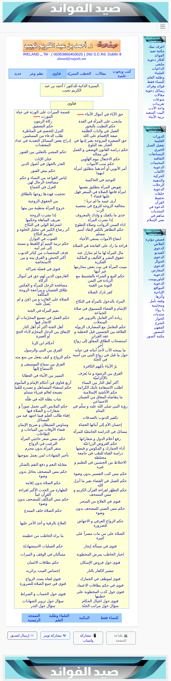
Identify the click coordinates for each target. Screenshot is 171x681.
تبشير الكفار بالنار (100, 571)
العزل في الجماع (43, 187)
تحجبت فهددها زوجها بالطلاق (43, 194)
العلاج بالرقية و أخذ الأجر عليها (43, 523)
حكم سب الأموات (100, 164)
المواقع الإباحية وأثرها (159, 292)
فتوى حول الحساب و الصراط (43, 594)
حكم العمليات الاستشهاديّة (43, 546)
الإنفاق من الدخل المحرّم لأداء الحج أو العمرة (43, 334)
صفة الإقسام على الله (100, 136)
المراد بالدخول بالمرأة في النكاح (100, 301)
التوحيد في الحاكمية (100, 180)
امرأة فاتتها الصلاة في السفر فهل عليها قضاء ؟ (100, 194)
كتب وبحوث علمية (122, 73)
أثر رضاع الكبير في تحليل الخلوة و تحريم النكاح (43, 231)
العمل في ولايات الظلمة (100, 131)
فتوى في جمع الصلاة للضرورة (43, 584)
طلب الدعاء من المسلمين (43, 136)
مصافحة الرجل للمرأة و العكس (43, 285)
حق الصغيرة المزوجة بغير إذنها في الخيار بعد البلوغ (100, 142)
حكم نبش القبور (43, 171)
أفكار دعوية (155, 60)
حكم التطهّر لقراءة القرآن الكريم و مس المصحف (100, 492)
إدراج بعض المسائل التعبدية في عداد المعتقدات (43, 142)
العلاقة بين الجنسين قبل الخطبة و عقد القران (100, 334)
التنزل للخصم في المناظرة (43, 131)
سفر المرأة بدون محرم (43, 448)
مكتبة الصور (155, 336)
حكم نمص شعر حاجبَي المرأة (43, 439)
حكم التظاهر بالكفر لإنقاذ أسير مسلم (100, 231)
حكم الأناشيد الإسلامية (100, 392)
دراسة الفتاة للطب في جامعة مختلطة (100, 455)
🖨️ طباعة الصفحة (121, 638)
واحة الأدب (156, 108)
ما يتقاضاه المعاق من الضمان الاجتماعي (100, 399)
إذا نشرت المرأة (100, 220)
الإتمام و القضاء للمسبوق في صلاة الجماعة (100, 310)
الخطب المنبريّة (79, 73)
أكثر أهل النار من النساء (100, 382)
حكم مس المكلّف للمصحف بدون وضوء (43, 501)
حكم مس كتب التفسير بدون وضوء (100, 474)
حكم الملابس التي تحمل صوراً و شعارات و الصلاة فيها (43, 408)
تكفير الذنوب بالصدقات (100, 417)
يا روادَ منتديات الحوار (158, 314)
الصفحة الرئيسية (34, 618)
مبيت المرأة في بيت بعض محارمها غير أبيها (100, 269)
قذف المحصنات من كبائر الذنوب (43, 253)
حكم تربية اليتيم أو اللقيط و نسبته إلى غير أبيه (43, 245)
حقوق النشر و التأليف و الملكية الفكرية (100, 259)
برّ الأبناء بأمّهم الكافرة (100, 366)
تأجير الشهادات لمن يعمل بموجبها (43, 455)
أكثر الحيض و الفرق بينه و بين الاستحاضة (43, 259)
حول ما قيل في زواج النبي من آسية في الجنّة (100, 357)
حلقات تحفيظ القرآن (159, 198)
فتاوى (56, 73)
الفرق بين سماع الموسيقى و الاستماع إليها (43, 366)
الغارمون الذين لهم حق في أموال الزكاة (43, 278)
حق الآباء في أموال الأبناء (104, 114)
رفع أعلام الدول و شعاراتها (100, 439)
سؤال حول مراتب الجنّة (100, 606)
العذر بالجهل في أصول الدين (43, 164)
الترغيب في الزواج (43, 443)
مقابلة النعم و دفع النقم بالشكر (43, 464)
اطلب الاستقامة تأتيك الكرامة (100, 387)
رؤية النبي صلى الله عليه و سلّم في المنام (100, 408)
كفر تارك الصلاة (100, 292)
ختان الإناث (43, 159)
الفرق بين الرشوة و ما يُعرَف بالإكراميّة (100, 375)
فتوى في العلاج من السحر (100, 501)
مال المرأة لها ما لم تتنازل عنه (100, 253)
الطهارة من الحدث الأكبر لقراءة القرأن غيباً (43, 492)
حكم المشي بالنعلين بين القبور (43, 152)
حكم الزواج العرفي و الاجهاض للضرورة (100, 523)
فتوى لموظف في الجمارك (100, 579)
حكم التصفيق (43, 126)
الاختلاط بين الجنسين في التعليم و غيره (100, 464)
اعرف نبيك (156, 47)
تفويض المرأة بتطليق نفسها (100, 187)
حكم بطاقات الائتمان (43, 562)
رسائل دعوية (154, 91)
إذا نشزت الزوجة (43, 215)
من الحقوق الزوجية (43, 201)
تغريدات (158, 104)
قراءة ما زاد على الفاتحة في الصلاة (100, 246)
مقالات (159, 95)
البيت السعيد (155, 113)
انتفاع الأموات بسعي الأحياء (100, 239)
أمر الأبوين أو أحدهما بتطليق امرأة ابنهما (100, 170)
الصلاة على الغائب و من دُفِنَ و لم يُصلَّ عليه (43, 301)
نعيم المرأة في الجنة (43, 310)
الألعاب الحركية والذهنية (158, 176)
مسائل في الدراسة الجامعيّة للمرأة (100, 431)
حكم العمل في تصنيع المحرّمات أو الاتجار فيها (42, 320)
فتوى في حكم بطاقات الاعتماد (100, 585)
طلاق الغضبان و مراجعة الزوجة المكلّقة (43, 292)
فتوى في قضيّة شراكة (43, 269)
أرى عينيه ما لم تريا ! (100, 201)
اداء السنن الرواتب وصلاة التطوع (100, 225)
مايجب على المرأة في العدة (100, 121)
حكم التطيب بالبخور (100, 126)
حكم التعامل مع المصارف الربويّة (100, 327)
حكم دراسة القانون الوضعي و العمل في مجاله (100, 152)
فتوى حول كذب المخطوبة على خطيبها (100, 594)
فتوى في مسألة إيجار (100, 546)
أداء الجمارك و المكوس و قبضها (100, 448)
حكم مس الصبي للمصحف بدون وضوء (100, 510)
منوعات (158, 99)
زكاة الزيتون (43, 121)
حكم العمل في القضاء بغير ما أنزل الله (100, 483)
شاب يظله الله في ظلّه (43, 399)
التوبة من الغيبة (100, 285)
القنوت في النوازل (43, 239)
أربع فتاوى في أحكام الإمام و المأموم (43, 382)
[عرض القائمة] (162, 26)
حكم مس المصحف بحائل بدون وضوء (43, 473)
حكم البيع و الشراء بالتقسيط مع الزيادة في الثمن (100, 278)
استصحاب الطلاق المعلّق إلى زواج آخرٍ (100, 343)
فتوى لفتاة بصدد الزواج (43, 579)
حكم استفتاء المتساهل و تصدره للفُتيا (43, 387)
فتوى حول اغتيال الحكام (100, 601)
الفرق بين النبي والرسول (43, 350)
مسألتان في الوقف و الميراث (42, 554)
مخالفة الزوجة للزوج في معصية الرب (100, 208)
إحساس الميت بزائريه (43, 571)
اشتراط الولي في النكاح (43, 225)
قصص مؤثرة (155, 239)
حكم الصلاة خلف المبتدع (43, 510)
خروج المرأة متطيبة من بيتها (43, 208)
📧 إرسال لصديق (22, 635)
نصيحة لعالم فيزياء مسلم (43, 392)
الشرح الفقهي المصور (158, 327)
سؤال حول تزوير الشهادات (43, 601)
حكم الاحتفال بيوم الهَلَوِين (100, 159)
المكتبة (84, 618)
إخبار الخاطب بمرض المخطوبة (100, 554)
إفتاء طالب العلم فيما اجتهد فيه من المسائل (43, 417)
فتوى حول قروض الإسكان (100, 562)
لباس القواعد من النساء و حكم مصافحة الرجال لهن (43, 180)
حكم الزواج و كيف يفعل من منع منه (43, 357)
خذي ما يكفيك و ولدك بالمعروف (100, 215)
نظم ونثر (36, 73)
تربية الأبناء (156, 117)
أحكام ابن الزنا (43, 343)
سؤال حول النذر (43, 606)
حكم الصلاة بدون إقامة (43, 483)
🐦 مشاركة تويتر (55, 635)
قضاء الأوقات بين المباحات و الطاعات (43, 431)
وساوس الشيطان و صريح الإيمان (43, 425)
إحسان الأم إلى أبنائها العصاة (100, 425)
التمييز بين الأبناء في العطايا (43, 375)
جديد (17, 73)
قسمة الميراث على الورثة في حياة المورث (43, 114)
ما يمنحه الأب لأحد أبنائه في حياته (100, 350)
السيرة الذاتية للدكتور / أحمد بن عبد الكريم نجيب (72, 88)
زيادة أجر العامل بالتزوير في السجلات (100, 320)
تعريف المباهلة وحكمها (43, 220)
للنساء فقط (155, 82)
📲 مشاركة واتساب (88, 638)
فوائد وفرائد (155, 86)
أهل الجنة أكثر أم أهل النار (43, 327)
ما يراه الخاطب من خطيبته (43, 536)
